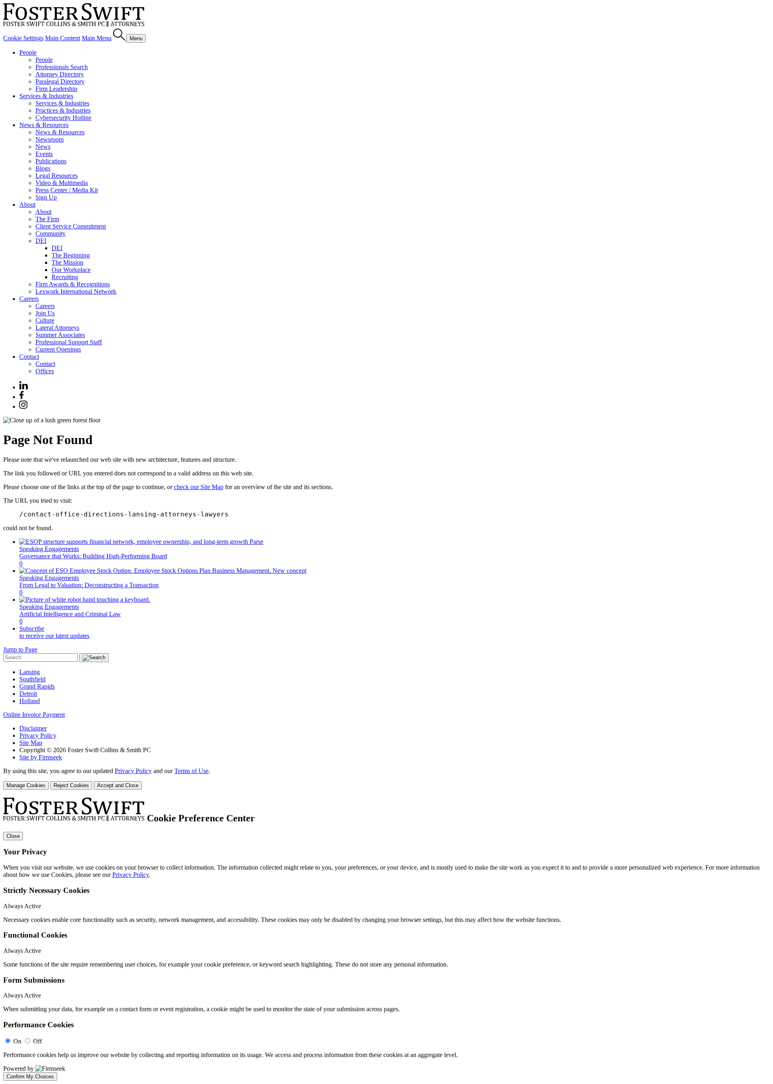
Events (44, 153)
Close (13, 836)
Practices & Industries (63, 110)
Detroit (28, 693)
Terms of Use (191, 770)
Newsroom (49, 139)
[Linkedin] (23, 387)
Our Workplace (71, 269)
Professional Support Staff (68, 342)
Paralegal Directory (60, 81)
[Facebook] (21, 396)
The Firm (47, 219)
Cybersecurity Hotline (63, 117)
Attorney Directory (59, 74)
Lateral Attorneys (57, 327)
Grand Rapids (37, 686)
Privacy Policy (37, 735)
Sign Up (46, 197)
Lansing (29, 672)
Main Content (62, 38)
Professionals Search (61, 67)
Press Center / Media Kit (66, 190)
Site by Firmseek (40, 757)
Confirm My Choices (30, 1077)
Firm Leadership (56, 88)
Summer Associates (60, 334)
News (42, 146)
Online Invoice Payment (34, 714)
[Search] (119, 38)
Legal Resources (56, 175)
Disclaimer (33, 728)
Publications (50, 161)
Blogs (42, 168)
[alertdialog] (386, 939)
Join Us (45, 313)
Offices (44, 371)
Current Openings (58, 349)
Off (37, 1041)
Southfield (32, 679)
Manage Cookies (25, 785)
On (17, 1041)
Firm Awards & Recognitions (72, 284)
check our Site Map (198, 486)
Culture (44, 320)
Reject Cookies (71, 785)
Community (50, 233)
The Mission (67, 262)
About (27, 204)
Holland (29, 700)
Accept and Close (117, 785)
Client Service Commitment (70, 226)
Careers (29, 298)
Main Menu (97, 38)
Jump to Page (20, 649)
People (28, 52)
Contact (29, 356)
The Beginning (71, 255)
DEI (40, 240)
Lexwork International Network (75, 291)
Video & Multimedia (61, 182)
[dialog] (386, 778)
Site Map (30, 742)
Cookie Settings (23, 38)
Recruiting (65, 277)
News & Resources (43, 124)
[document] (386, 939)
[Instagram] (23, 406)
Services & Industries (46, 96)
